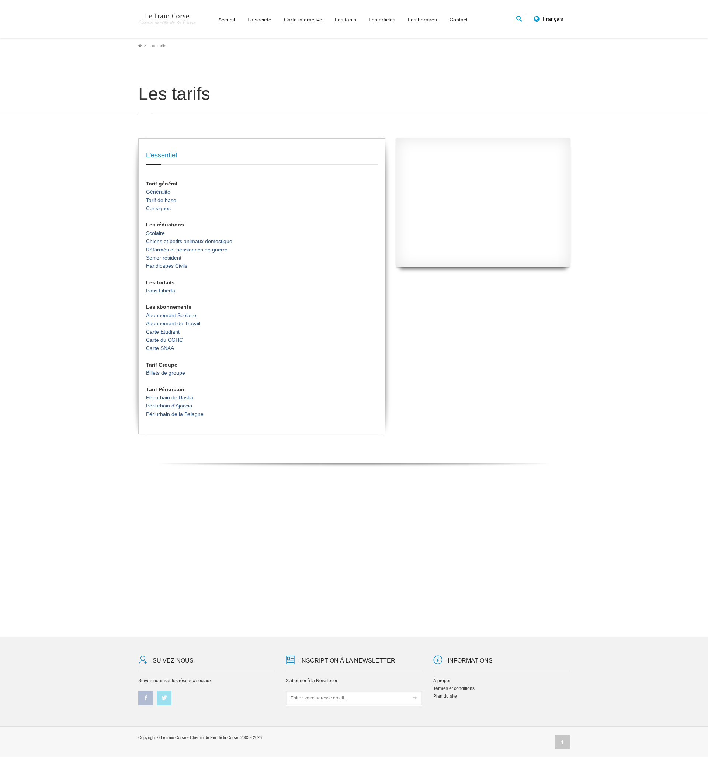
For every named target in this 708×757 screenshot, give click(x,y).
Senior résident (163, 258)
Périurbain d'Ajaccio (169, 406)
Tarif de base (161, 200)
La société (259, 19)
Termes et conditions (454, 688)
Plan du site (445, 696)
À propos (442, 680)
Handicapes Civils (166, 266)
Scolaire (155, 233)
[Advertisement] (483, 208)
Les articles (382, 19)
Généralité (158, 192)
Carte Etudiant (163, 332)
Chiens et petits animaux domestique (189, 241)
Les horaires (422, 19)
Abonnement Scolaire (171, 315)
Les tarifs (345, 19)
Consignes (158, 208)
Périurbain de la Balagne (175, 414)
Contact (459, 19)
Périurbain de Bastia (169, 397)
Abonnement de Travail (173, 323)
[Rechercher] (519, 17)
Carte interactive (303, 19)
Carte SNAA (160, 348)
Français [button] (553, 19)
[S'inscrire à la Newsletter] (415, 698)
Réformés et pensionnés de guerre (187, 250)
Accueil (226, 19)
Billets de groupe (165, 373)
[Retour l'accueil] (167, 19)
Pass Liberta (160, 291)
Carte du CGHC (164, 340)
